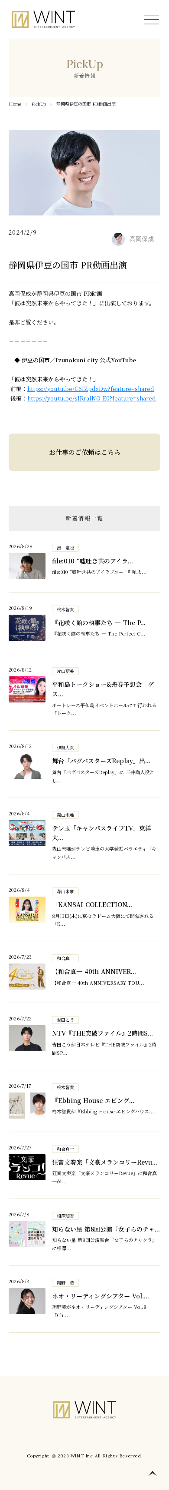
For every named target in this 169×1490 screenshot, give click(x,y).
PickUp (39, 103)
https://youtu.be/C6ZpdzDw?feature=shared (90, 388)
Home (15, 103)
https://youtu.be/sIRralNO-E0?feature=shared (91, 398)
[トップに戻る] (152, 1473)
